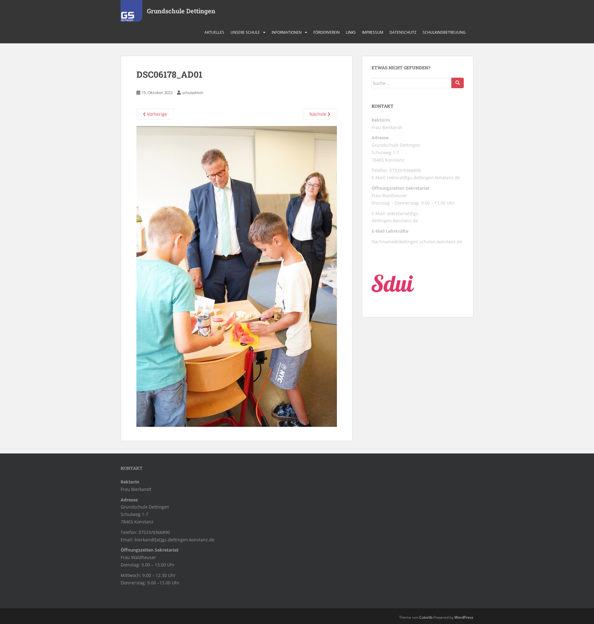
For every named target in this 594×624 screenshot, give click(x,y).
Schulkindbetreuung (444, 32)
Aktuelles (214, 32)
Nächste (318, 114)
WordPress (463, 617)
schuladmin (192, 92)
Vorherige (156, 114)
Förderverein (326, 32)
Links (351, 32)
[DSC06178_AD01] (236, 276)
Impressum (372, 32)
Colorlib (426, 617)
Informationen (287, 32)
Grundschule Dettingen (181, 11)
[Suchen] (457, 83)
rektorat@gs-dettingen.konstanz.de (423, 177)
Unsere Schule (245, 32)
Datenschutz (403, 32)
